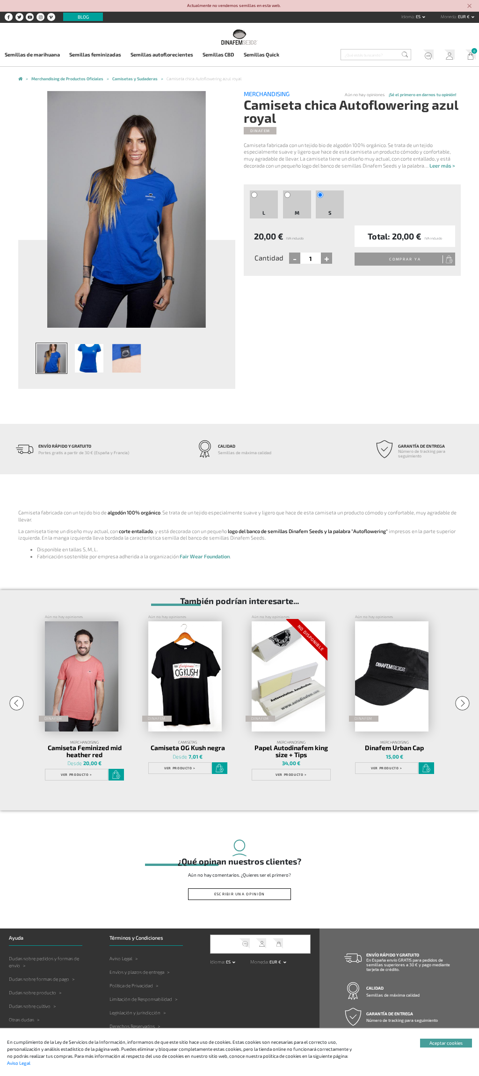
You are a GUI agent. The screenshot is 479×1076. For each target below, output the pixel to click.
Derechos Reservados (132, 1026)
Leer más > (442, 165)
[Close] (469, 6)
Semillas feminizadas (95, 54)
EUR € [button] (464, 16)
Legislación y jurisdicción (134, 1012)
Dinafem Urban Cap (394, 747)
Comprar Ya (405, 259)
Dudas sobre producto (32, 992)
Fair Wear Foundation (205, 556)
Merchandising (267, 94)
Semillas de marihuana (32, 54)
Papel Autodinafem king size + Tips (291, 751)
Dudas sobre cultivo (30, 1006)
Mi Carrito (468, 55)
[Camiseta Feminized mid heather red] (81, 676)
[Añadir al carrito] (116, 775)
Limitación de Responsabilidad (140, 999)
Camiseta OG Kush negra (188, 747)
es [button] (418, 16)
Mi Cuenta (447, 55)
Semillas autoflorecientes (162, 54)
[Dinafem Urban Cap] (391, 676)
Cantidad (268, 257)
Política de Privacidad (131, 985)
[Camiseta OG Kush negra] (185, 676)
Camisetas (187, 742)
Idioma (407, 16)
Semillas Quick (261, 54)
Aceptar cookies (446, 1043)
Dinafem (260, 130)
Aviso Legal (120, 958)
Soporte (426, 55)
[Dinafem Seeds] (239, 36)
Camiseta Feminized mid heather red (85, 751)
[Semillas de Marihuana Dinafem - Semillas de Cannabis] (20, 79)
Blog (83, 17)
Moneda (448, 16)
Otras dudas (21, 1019)
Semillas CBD (218, 54)
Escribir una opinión (239, 894)
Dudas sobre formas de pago (39, 979)
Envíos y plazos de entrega (136, 972)
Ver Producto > (76, 774)
